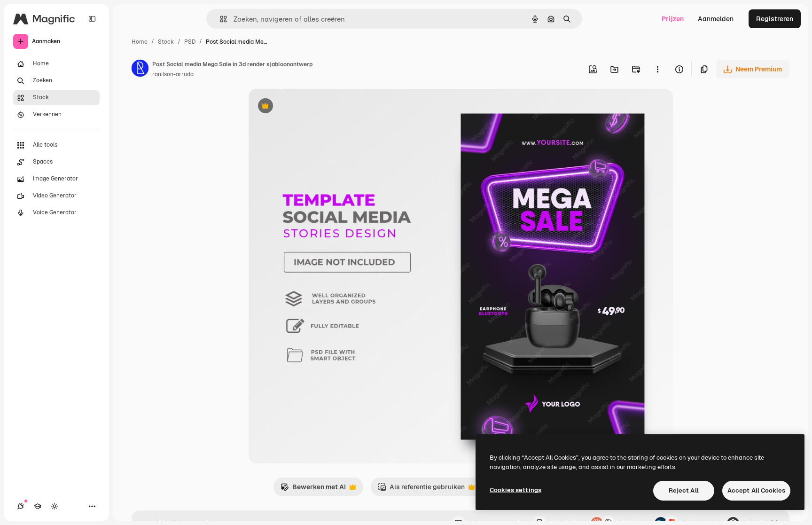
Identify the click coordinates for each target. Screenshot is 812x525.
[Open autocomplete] (220, 19)
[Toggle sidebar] (92, 18)
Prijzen (673, 19)
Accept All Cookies (756, 490)
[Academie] (37, 506)
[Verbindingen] (20, 506)
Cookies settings (515, 490)
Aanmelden (716, 19)
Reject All (684, 490)
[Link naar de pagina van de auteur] (140, 69)
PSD (189, 42)
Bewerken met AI (313, 489)
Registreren (774, 19)
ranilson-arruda (173, 74)
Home (140, 42)
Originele (310, 106)
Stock (166, 42)
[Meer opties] (657, 69)
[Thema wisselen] (54, 506)
